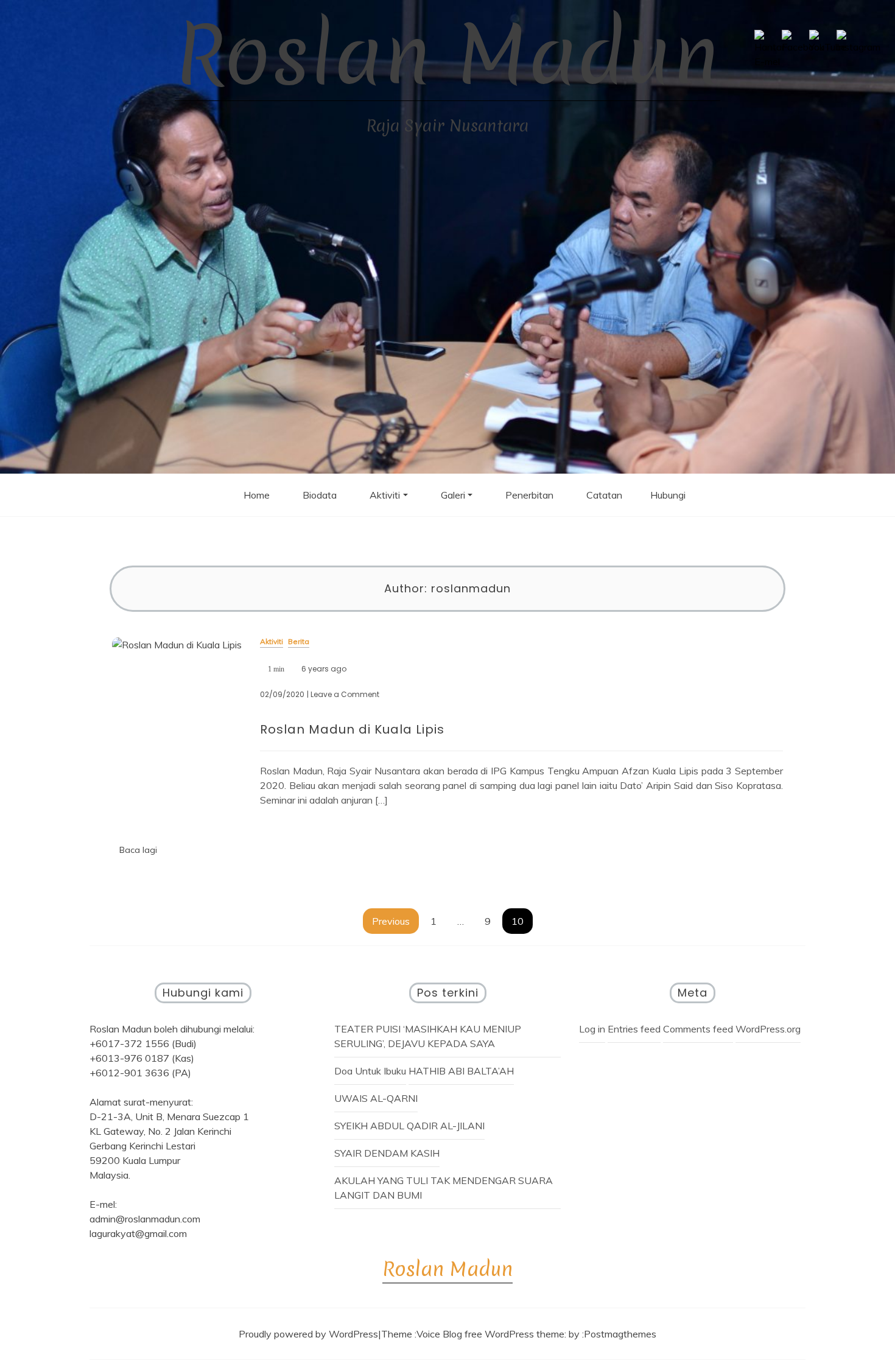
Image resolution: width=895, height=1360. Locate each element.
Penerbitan (529, 495)
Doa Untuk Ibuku (370, 1071)
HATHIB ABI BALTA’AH (461, 1071)
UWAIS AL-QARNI (376, 1098)
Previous (391, 921)
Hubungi (668, 495)
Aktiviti (385, 495)
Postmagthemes (620, 1334)
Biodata (320, 495)
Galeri (453, 495)
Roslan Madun (447, 55)
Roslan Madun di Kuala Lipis (352, 729)
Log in (592, 1029)
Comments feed (698, 1029)
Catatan (604, 495)
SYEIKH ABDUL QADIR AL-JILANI (409, 1126)
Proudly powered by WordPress (308, 1334)
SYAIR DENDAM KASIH (387, 1153)
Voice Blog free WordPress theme (490, 1334)
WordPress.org (768, 1029)
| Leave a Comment (343, 694)
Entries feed (634, 1029)
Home (257, 495)
